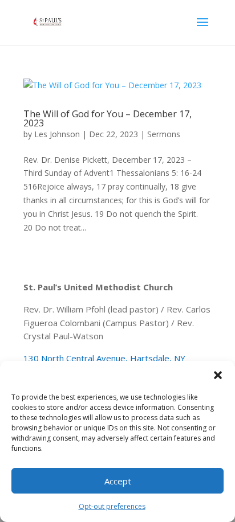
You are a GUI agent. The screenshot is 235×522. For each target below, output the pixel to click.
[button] (218, 375)
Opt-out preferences (112, 506)
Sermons (163, 134)
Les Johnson (57, 134)
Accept (117, 481)
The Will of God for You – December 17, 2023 (107, 118)
